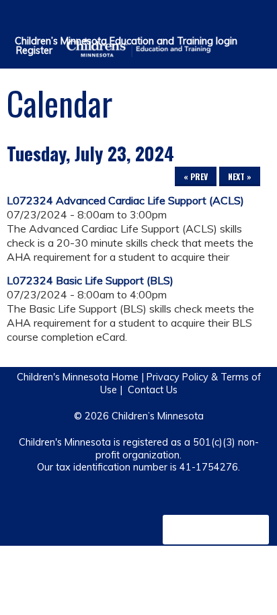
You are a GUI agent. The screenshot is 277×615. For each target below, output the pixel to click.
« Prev (196, 176)
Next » (239, 176)
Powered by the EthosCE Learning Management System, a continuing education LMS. (215, 530)
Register (34, 50)
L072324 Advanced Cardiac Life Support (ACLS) (125, 200)
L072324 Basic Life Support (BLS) (90, 280)
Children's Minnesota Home (77, 377)
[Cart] (237, 19)
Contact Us (152, 390)
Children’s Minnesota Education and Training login (126, 41)
